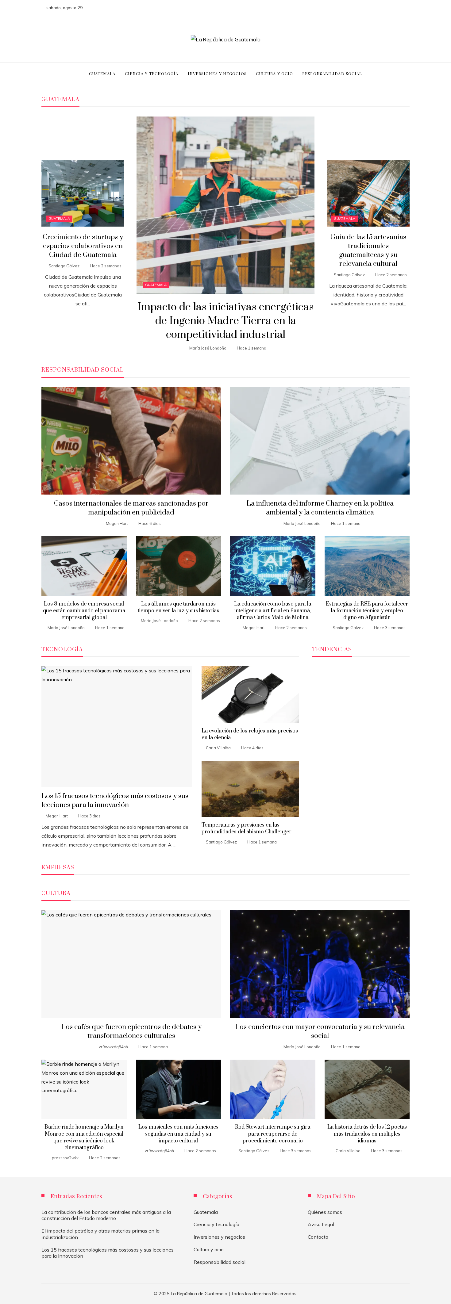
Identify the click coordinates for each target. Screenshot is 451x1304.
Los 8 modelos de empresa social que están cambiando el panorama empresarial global (84, 611)
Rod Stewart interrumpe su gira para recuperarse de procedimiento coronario (272, 1134)
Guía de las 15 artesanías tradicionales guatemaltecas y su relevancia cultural (368, 250)
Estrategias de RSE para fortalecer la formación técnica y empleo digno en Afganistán (367, 611)
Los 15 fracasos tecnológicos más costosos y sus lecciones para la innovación (114, 800)
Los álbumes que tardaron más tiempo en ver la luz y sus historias (178, 607)
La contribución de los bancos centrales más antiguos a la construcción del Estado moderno (106, 1215)
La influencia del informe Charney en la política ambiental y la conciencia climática (320, 508)
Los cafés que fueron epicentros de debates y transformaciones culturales (131, 1031)
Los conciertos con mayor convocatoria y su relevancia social (320, 1031)
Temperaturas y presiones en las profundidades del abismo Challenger (246, 828)
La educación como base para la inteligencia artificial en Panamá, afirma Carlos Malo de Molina (272, 611)
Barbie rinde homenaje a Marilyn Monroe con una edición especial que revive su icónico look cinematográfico (83, 1137)
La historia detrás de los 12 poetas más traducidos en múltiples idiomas (367, 1134)
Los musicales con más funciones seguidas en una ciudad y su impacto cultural (178, 1134)
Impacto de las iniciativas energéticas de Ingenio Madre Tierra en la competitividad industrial (225, 321)
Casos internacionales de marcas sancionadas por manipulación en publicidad (131, 508)
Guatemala (156, 285)
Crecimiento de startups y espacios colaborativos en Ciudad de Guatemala (83, 246)
